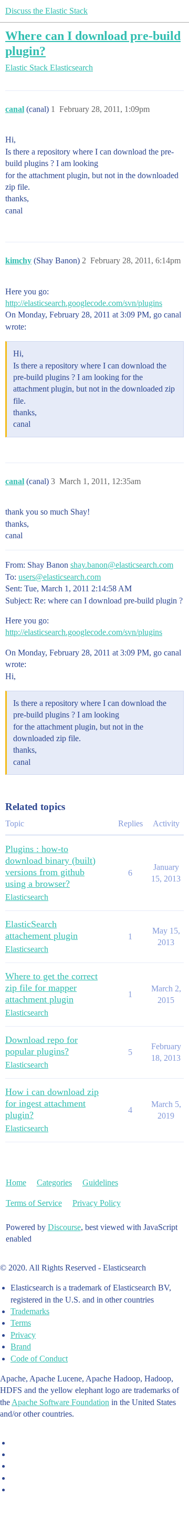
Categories (54, 1182)
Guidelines (100, 1182)
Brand (20, 1346)
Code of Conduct (39, 1358)
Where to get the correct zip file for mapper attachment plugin (51, 988)
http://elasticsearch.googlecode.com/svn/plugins (83, 303)
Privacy (23, 1334)
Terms (20, 1322)
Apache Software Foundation (60, 1402)
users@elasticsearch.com (59, 576)
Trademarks (29, 1311)
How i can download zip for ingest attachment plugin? (52, 1103)
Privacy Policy (96, 1203)
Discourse (64, 1227)
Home (16, 1182)
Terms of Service (34, 1203)
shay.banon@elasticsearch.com (121, 564)
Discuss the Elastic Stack (46, 10)
